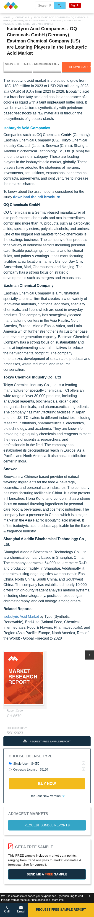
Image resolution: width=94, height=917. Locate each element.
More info (58, 900)
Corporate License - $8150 (30, 769)
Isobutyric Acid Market (21, 616)
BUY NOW (47, 784)
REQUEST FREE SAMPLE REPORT (50, 741)
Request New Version (46, 796)
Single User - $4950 (26, 763)
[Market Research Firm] (13, 5)
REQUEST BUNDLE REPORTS (47, 825)
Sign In (75, 5)
